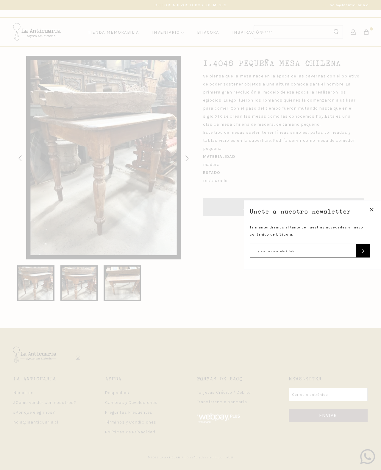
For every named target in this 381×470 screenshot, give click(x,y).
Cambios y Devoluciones (131, 402)
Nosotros (23, 392)
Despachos (117, 392)
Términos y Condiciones (130, 422)
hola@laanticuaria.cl (350, 5)
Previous (19, 157)
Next (186, 157)
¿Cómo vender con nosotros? (44, 402)
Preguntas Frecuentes (128, 412)
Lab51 (229, 457)
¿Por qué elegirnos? (34, 412)
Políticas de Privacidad (130, 432)
